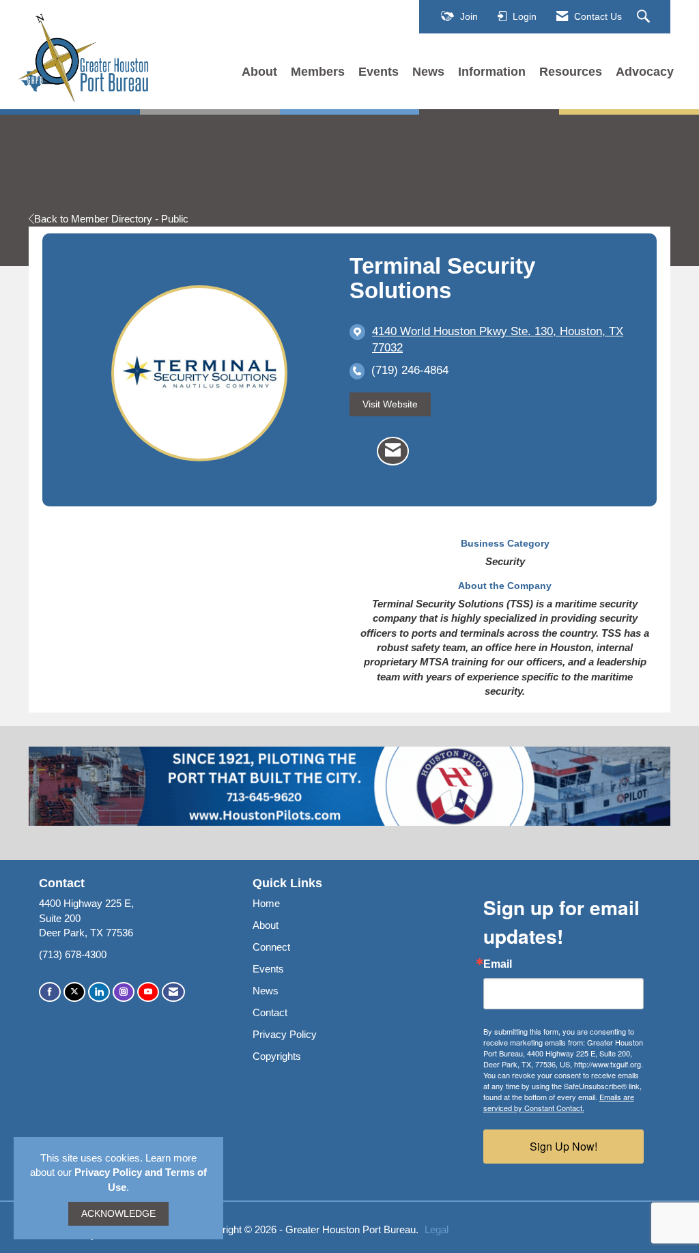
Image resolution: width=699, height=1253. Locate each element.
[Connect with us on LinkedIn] (99, 992)
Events (378, 71)
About (259, 71)
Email (497, 964)
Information (492, 71)
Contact (270, 1012)
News (428, 71)
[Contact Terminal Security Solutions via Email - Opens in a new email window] (393, 451)
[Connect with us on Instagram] (123, 992)
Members (318, 71)
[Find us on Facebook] (50, 992)
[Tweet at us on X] (74, 992)
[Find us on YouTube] (148, 992)
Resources (570, 71)
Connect (271, 947)
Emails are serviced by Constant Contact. (558, 1102)
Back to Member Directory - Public (111, 219)
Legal (436, 1229)
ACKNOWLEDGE (118, 1214)
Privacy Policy (285, 1034)
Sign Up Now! (563, 1146)
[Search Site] (645, 17)
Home (266, 903)
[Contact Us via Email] (173, 992)
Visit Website (390, 404)
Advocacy (645, 71)
